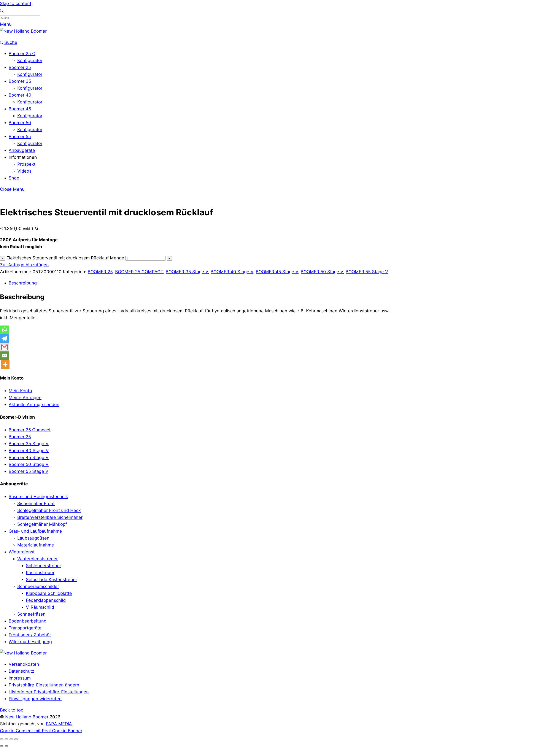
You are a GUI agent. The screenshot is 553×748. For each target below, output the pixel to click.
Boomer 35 (20, 81)
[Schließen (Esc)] (16, 739)
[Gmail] (4, 347)
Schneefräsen (31, 614)
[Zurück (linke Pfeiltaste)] (1, 746)
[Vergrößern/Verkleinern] (1, 739)
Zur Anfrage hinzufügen (24, 264)
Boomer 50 (20, 122)
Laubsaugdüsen (33, 538)
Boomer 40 (20, 95)
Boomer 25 (20, 67)
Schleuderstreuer (43, 565)
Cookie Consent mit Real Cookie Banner (41, 730)
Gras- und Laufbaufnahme (35, 531)
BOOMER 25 (100, 271)
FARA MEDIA (59, 723)
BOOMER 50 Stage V (322, 271)
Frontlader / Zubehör (30, 634)
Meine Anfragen (25, 397)
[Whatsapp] (4, 330)
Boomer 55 (20, 136)
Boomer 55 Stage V (28, 471)
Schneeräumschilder (38, 586)
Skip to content (15, 3)
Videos (24, 171)
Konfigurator (29, 60)
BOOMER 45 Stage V (277, 271)
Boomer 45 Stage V (29, 457)
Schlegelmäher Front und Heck (49, 510)
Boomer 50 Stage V (29, 464)
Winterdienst (22, 551)
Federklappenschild (46, 600)
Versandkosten (24, 664)
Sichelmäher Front (36, 503)
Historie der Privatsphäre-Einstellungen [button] (49, 691)
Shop (14, 178)
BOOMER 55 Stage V (367, 271)
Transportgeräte (25, 627)
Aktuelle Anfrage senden (34, 404)
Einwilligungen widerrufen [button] (35, 698)
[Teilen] (11, 739)
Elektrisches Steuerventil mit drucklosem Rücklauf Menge (65, 257)
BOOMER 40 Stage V (232, 271)
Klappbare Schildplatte (49, 593)
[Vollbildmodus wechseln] (6, 739)
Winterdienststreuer (37, 558)
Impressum (20, 678)
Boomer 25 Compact (30, 429)
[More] (5, 364)
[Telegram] (4, 338)
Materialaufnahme (35, 545)
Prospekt (26, 164)
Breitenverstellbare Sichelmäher (50, 517)
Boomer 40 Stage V (29, 450)
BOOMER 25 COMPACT (139, 271)
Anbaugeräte (22, 150)
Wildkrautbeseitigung (30, 641)
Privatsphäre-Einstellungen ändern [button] (44, 685)
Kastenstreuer (40, 572)
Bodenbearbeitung (27, 621)
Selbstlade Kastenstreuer (51, 579)
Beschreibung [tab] (23, 283)
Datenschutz (21, 671)
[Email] (4, 355)
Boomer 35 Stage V (29, 443)
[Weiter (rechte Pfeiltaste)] (6, 746)
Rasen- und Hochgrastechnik (38, 496)
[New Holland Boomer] (23, 31)
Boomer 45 (20, 108)
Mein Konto (20, 390)
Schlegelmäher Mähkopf (42, 524)
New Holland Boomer (26, 716)
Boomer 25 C (22, 53)
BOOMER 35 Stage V (187, 271)
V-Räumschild (40, 607)
